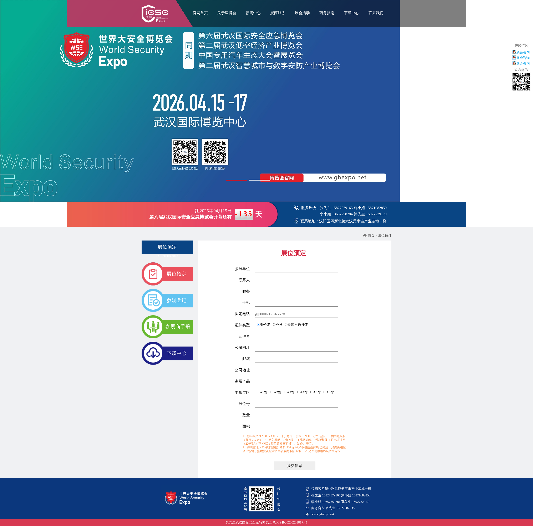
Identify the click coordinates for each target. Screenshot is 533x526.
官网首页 (200, 13)
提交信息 (294, 466)
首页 (371, 235)
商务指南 (326, 13)
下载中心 (351, 13)
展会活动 (302, 13)
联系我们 (376, 13)
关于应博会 (226, 13)
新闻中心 (253, 13)
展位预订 (384, 235)
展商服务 (277, 13)
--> (167, 249)
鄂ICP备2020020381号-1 (290, 522)
